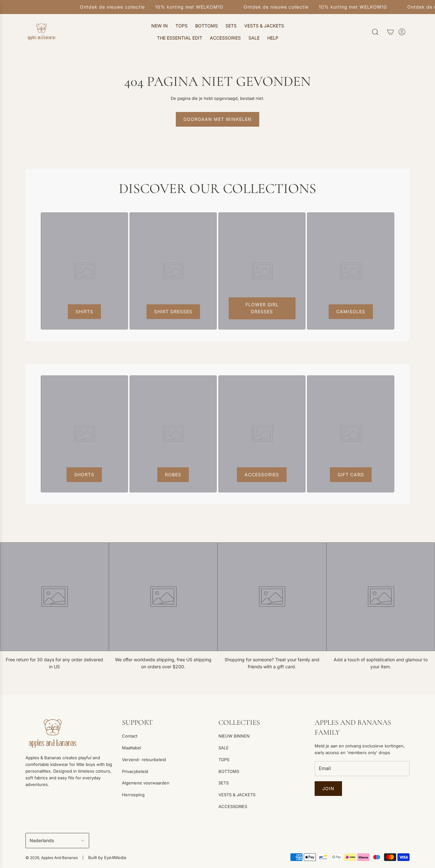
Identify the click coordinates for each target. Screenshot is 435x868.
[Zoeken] (375, 32)
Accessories (262, 474)
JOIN (328, 788)
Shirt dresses (173, 311)
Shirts (84, 311)
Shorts (84, 474)
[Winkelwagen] (390, 32)
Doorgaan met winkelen (217, 119)
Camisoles (350, 311)
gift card (351, 474)
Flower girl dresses (261, 308)
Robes (173, 474)
